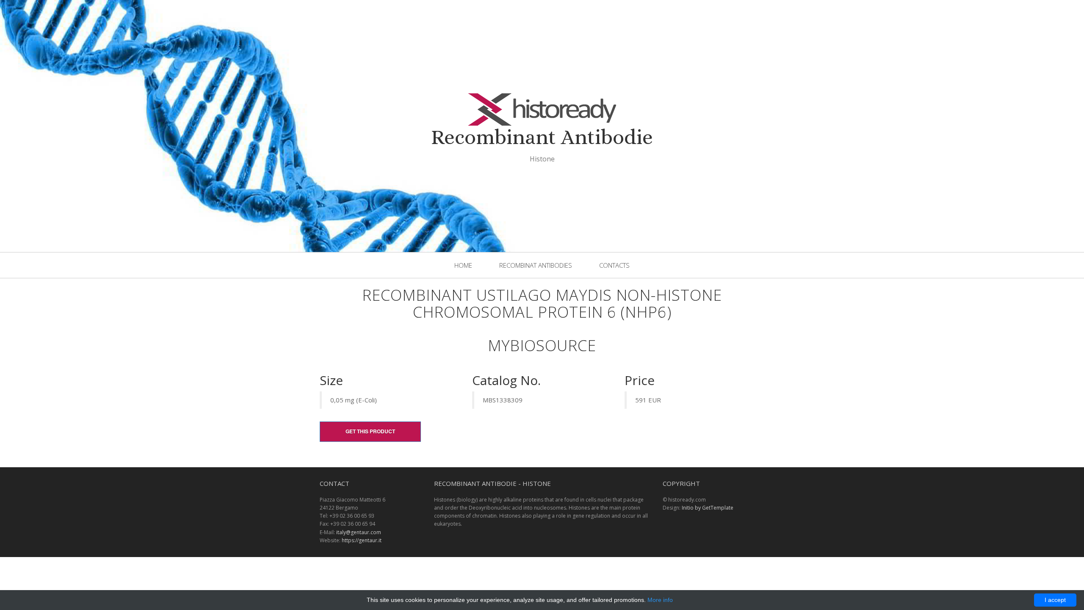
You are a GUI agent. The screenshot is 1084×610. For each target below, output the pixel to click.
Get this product (370, 431)
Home (463, 265)
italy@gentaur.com (358, 532)
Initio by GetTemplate (707, 507)
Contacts (614, 265)
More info (660, 599)
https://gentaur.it (362, 540)
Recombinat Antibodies (535, 265)
